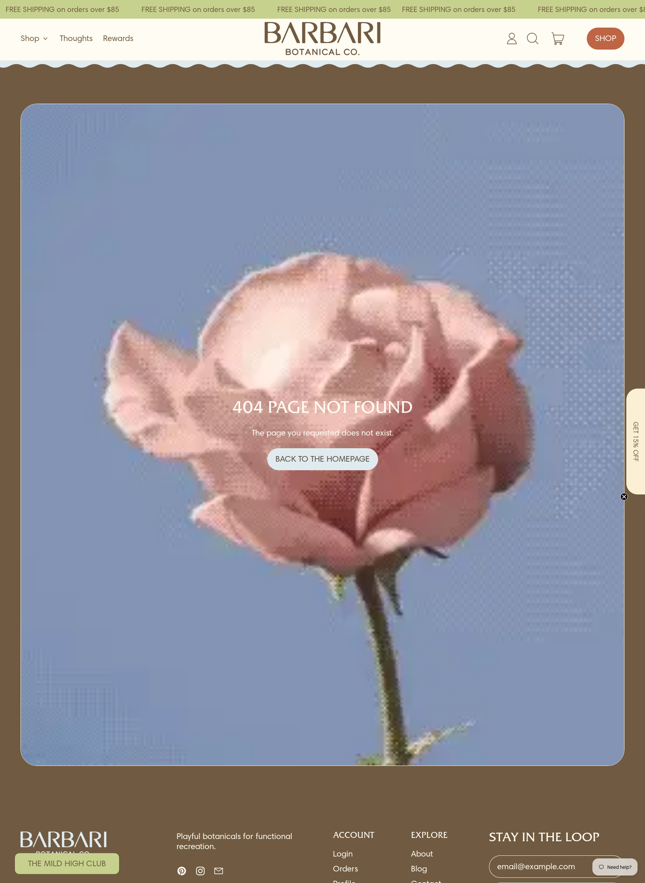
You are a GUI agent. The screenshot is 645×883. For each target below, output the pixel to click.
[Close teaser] (624, 496)
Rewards (118, 38)
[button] (635, 441)
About (422, 854)
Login (343, 854)
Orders (345, 869)
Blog (419, 869)
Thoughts (76, 38)
